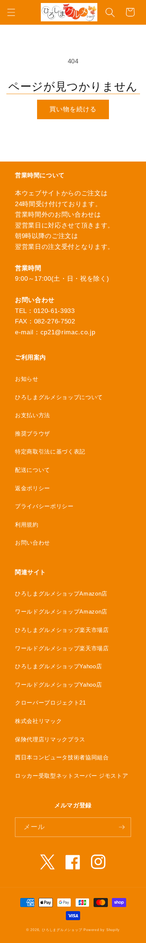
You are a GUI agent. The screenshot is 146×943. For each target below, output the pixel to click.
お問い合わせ (32, 542)
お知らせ (27, 379)
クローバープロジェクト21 (50, 702)
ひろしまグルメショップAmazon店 (61, 593)
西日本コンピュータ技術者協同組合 (62, 757)
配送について (32, 470)
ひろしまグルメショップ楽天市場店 (62, 630)
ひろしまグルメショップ (62, 930)
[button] (11, 12)
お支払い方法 (32, 415)
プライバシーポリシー (44, 506)
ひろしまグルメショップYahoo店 (58, 666)
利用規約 (27, 524)
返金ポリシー (32, 488)
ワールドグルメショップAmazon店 (61, 611)
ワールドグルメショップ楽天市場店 (62, 648)
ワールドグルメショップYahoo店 (58, 684)
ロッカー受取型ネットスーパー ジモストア (71, 775)
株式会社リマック (38, 721)
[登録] (122, 827)
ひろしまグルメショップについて (59, 397)
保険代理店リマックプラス (50, 739)
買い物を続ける (73, 109)
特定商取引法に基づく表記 (50, 451)
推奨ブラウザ (32, 433)
